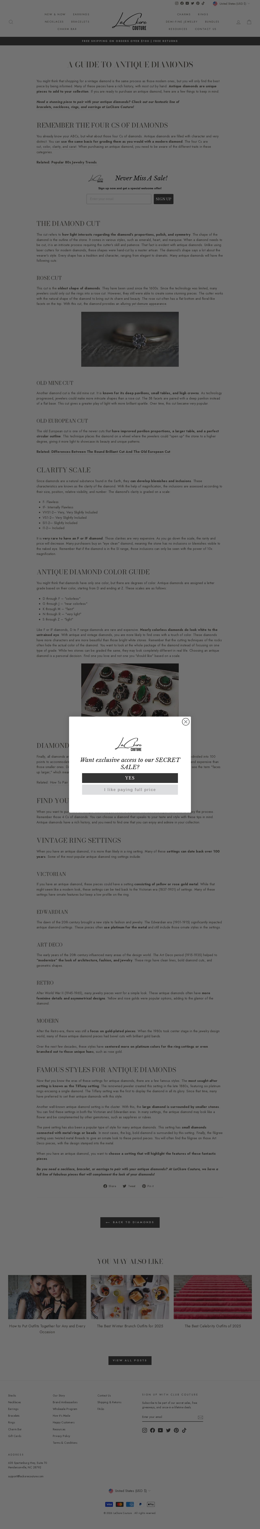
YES (130, 778)
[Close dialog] (185, 721)
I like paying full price (130, 789)
